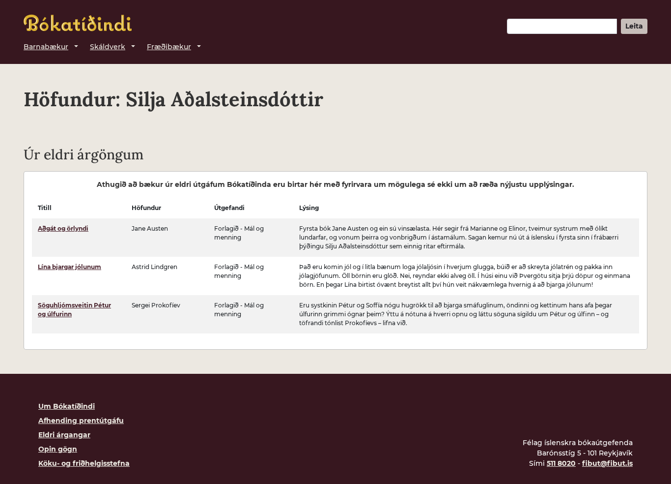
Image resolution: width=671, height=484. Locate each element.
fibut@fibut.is (607, 463)
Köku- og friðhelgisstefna (84, 463)
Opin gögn (57, 449)
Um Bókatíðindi (66, 406)
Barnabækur (46, 46)
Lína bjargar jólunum (69, 267)
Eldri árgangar (64, 434)
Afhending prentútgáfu (81, 420)
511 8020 (561, 463)
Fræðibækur (169, 46)
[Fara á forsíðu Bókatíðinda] (78, 23)
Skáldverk (107, 46)
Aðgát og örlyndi (63, 228)
